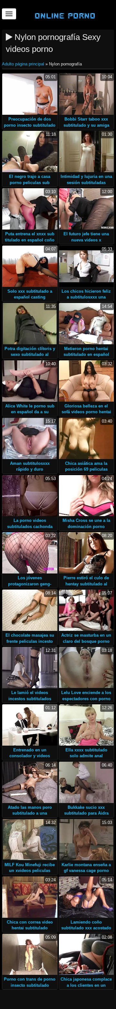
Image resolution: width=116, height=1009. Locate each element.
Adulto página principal (23, 64)
